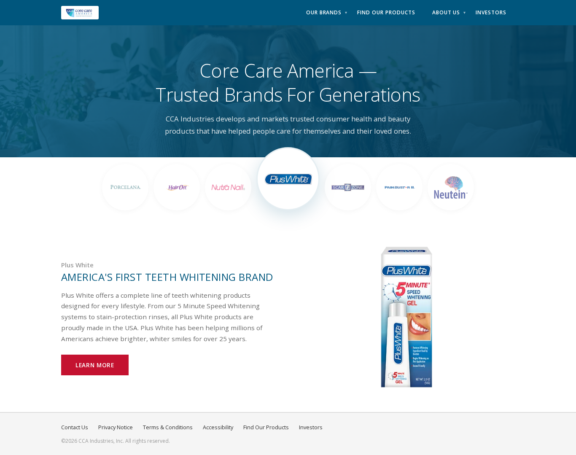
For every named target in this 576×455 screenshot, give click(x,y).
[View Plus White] (288, 178)
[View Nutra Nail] (228, 187)
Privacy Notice (115, 427)
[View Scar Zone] (348, 187)
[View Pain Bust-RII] (399, 187)
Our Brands (324, 12)
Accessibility (218, 427)
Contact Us (74, 427)
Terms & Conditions (168, 427)
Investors (491, 12)
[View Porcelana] (125, 187)
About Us (446, 12)
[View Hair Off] (176, 187)
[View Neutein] (451, 187)
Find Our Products (386, 12)
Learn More (94, 365)
